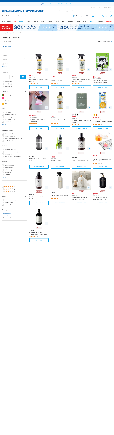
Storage (43, 21)
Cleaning (70, 21)
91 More (4, 66)
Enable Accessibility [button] (107, 7)
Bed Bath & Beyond (59, 1)
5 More (4, 124)
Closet (36, 21)
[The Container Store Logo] (18, 10)
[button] (14, 55)
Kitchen (29, 21)
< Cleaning (5, 215)
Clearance (109, 21)
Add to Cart (39, 87)
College (21, 21)
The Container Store (47, 1)
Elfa (15, 21)
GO (23, 77)
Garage (50, 21)
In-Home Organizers (29, 15)
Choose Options (81, 128)
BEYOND (92, 21)
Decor (84, 21)
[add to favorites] (46, 69)
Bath (63, 21)
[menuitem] (7, 15)
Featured (100, 21)
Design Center (6, 15)
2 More (4, 177)
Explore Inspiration (17, 15)
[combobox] (81, 10)
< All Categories (7, 213)
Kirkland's (69, 1)
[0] (111, 16)
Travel (78, 21)
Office (57, 21)
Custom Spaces (6, 21)
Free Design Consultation (82, 15)
